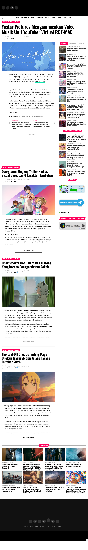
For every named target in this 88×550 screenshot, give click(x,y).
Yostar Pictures (38, 116)
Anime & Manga (25, 18)
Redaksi (42, 526)
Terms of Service (51, 526)
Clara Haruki (12, 181)
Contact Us (61, 526)
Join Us (36, 526)
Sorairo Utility (40, 82)
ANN (16, 112)
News (17, 18)
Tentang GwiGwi (28, 526)
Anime (70, 18)
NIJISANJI (22, 116)
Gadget (54, 18)
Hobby (59, 18)
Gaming (47, 18)
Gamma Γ (11, 38)
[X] (87, 540)
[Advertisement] (32, 147)
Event (65, 18)
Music (32, 18)
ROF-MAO (28, 116)
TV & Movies (40, 18)
